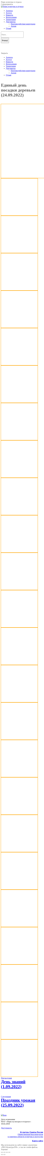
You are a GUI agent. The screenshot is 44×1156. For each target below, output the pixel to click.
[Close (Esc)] (2, 1152)
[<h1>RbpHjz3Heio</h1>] (19, 739)
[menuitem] (9, 11)
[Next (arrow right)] (4, 1154)
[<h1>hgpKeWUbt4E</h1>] (19, 627)
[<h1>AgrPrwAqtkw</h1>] (19, 364)
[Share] (4, 1152)
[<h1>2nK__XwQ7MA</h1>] (19, 252)
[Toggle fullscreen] (7, 1152)
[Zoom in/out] (9, 1152)
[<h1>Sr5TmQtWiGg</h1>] (19, 851)
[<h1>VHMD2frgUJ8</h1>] (19, 1038)
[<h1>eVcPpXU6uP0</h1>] (19, 514)
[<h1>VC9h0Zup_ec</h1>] (19, 1001)
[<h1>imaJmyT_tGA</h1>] (19, 664)
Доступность (6, 1128)
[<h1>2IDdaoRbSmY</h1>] (19, 215)
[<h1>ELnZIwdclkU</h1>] (19, 477)
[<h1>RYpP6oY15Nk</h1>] (19, 814)
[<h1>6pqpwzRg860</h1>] (19, 290)
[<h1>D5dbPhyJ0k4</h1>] (19, 439)
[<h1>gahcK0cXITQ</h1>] (19, 552)
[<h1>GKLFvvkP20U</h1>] (19, 589)
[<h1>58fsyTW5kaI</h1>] (19, 327)
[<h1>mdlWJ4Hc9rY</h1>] (19, 701)
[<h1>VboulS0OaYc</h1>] (19, 964)
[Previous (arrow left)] (2, 1154)
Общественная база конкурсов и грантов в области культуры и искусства (25, 1134)
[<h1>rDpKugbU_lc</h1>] (19, 776)
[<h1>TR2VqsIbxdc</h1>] (19, 889)
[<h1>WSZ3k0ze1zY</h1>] (19, 1076)
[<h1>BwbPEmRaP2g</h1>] (19, 402)
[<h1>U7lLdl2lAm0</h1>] (19, 926)
